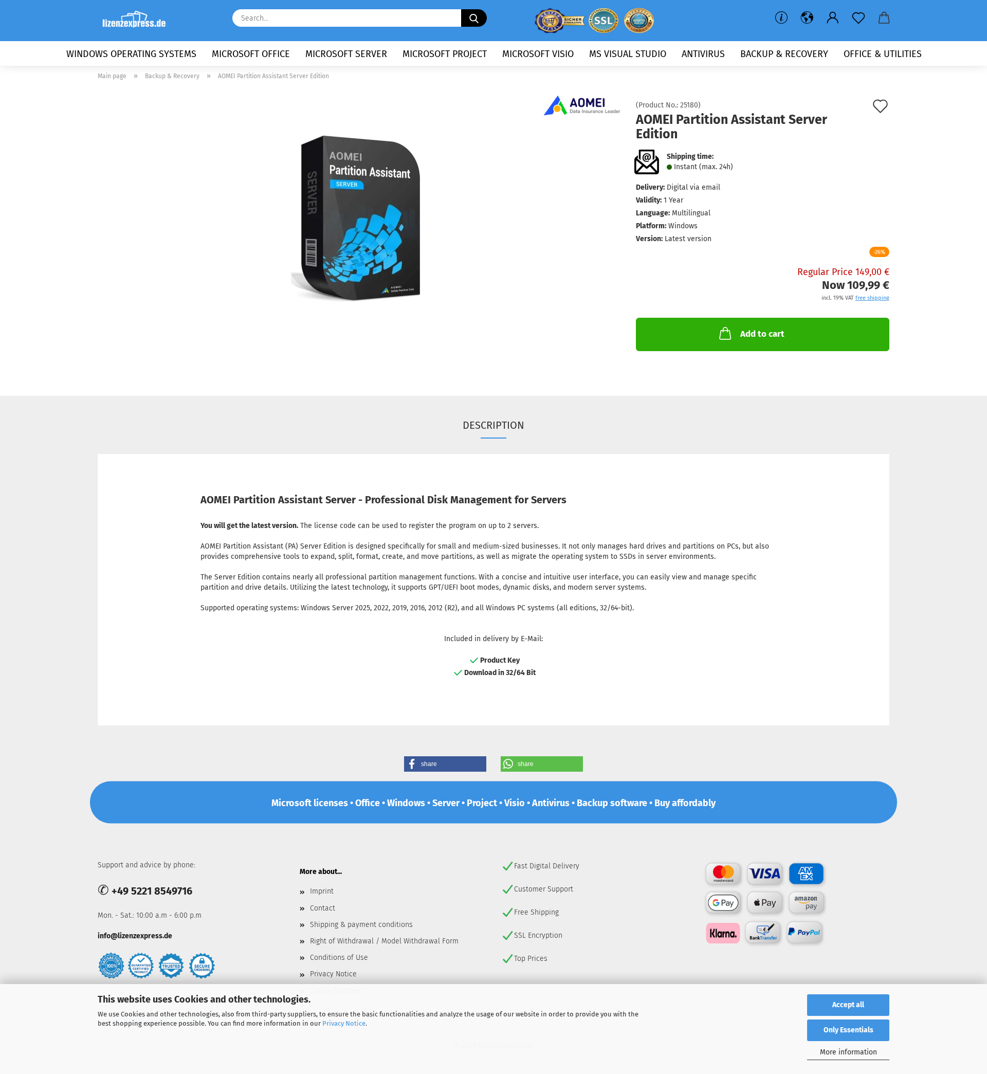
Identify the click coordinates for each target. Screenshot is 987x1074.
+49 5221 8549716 (152, 891)
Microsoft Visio (538, 54)
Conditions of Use (339, 957)
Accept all (848, 1004)
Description (493, 425)
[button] (807, 18)
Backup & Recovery (784, 54)
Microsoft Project (445, 54)
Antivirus (703, 54)
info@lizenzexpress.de (135, 936)
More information (848, 1052)
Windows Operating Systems (131, 54)
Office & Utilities (883, 54)
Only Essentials (848, 1030)
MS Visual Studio (627, 54)
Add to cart (762, 334)
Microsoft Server (346, 54)
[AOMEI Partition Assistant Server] (359, 217)
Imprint (322, 891)
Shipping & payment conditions (361, 924)
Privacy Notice (343, 1023)
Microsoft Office (251, 54)
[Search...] (474, 18)
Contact (322, 908)
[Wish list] (858, 18)
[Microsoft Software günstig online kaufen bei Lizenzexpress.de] (138, 20)
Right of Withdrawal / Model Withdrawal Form (384, 941)
